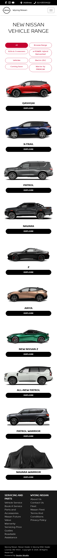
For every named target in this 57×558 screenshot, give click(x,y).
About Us (35, 499)
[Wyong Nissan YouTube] (13, 2)
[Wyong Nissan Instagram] (10, 2)
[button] (51, 10)
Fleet (33, 506)
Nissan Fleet (37, 509)
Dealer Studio (22, 555)
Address (27, 2)
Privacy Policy (38, 520)
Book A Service (13, 506)
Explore (28, 108)
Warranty (10, 523)
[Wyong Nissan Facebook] (6, 2)
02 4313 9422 (43, 2)
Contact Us (37, 502)
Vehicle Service (13, 502)
